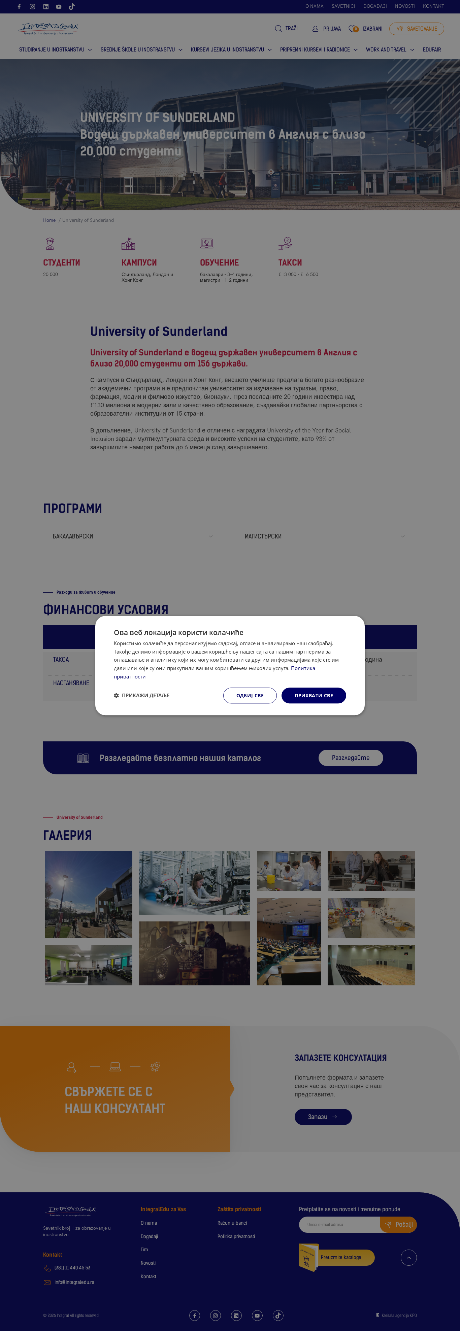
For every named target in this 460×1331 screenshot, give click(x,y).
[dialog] (230, 665)
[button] (141, 696)
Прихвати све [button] (314, 695)
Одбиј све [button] (250, 695)
